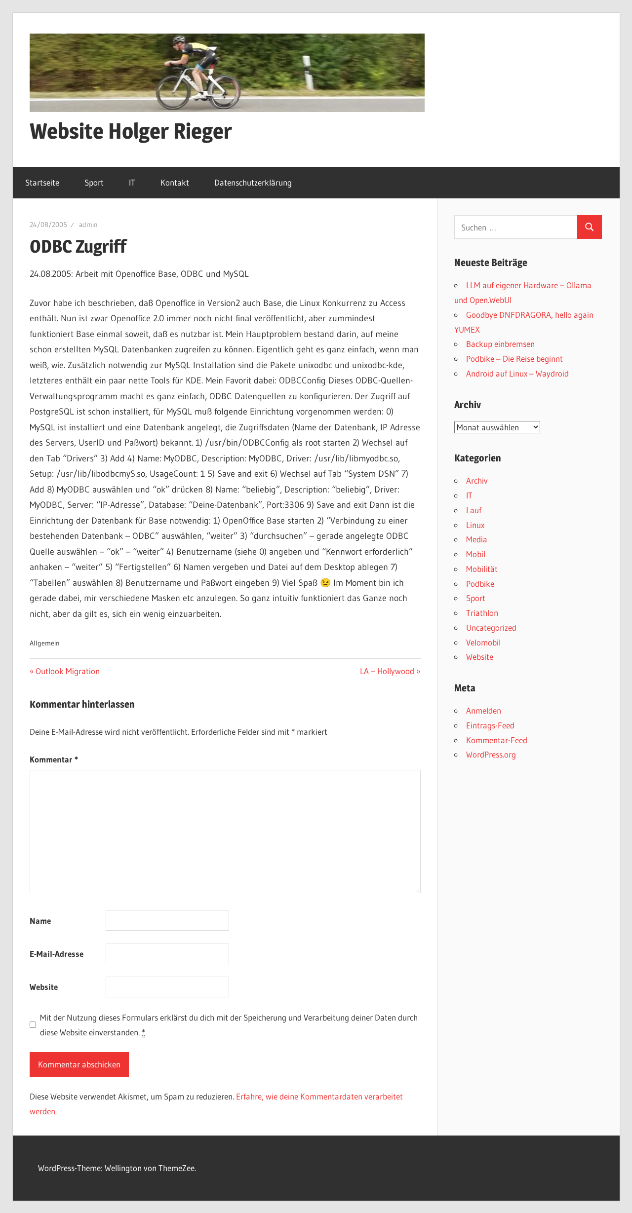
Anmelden (483, 710)
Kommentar (54, 759)
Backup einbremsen (500, 344)
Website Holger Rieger (131, 130)
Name (40, 920)
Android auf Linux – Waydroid (517, 373)
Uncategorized (491, 627)
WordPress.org (491, 754)
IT (132, 182)
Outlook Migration (67, 671)
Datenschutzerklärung (253, 182)
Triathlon (482, 612)
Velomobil (483, 642)
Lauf (473, 510)
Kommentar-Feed (496, 740)
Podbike (480, 583)
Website (44, 987)
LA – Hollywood (387, 671)
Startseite (42, 182)
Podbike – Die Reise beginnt (514, 358)
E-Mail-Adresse (56, 953)
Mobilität (482, 569)
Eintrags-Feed (490, 725)
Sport (94, 182)
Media (476, 539)
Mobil (475, 554)
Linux (475, 525)
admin (88, 224)
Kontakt (174, 182)
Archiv (477, 480)
